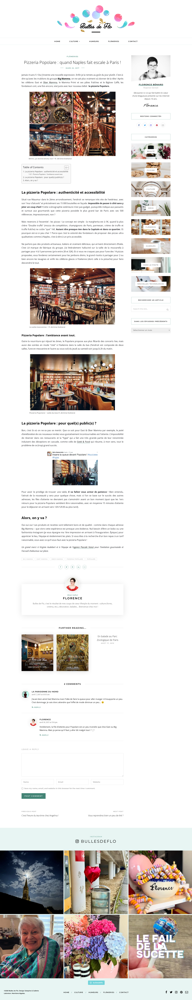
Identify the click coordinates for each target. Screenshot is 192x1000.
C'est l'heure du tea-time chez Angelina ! (40, 815)
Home (57, 41)
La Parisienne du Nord (45, 691)
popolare (91, 559)
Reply (37, 707)
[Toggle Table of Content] (65, 167)
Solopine (28, 991)
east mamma (42, 559)
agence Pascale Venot (83, 547)
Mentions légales (18, 993)
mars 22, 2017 (72, 68)
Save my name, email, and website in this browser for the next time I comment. (59, 788)
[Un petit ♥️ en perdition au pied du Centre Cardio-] (96, 882)
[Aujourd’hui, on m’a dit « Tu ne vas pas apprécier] (31, 946)
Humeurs (94, 41)
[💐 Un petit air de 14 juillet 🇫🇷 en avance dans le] (96, 946)
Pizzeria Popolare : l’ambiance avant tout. (48, 174)
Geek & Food (83, 441)
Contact (133, 41)
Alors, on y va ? (31, 180)
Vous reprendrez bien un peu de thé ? (105, 815)
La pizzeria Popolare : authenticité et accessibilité (46, 171)
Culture (73, 41)
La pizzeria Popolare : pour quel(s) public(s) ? (44, 177)
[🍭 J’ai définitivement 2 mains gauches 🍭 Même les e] (160, 946)
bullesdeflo (99, 841)
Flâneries (113, 41)
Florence (73, 598)
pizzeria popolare (75, 559)
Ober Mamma (50, 82)
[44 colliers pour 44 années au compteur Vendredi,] (160, 882)
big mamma (28, 559)
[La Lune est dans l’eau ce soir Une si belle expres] (31, 882)
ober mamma (57, 559)
